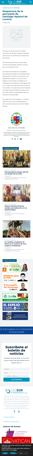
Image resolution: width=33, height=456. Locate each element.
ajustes (15, 450)
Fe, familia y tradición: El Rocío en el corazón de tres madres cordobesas (15, 244)
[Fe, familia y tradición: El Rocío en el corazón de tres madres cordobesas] (16, 229)
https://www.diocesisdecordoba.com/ (16, 130)
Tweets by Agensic (9, 417)
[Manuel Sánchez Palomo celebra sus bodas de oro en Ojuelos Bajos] (16, 193)
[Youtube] (21, 139)
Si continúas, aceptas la (16, 376)
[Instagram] (15, 139)
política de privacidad (22, 376)
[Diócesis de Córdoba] (16, 119)
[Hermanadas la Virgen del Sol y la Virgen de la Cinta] (16, 159)
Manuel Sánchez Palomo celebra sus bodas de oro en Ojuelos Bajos (16, 208)
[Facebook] (12, 139)
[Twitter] (18, 139)
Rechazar (13, 453)
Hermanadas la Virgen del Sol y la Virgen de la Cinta (16, 173)
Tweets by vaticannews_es (11, 421)
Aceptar (5, 453)
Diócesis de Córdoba (11, 8)
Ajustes (21, 453)
